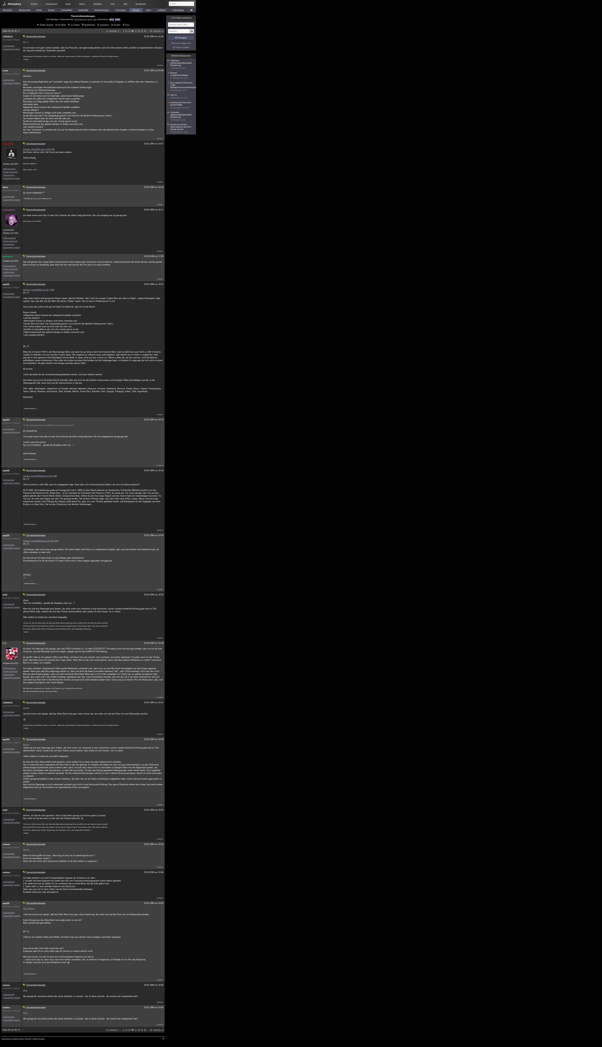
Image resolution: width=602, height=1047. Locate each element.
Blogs (68, 4)
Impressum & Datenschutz (13, 1039)
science (6, 844)
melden (160, 65)
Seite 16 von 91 (10, 31)
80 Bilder (62, 25)
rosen (5, 70)
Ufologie (136, 10)
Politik (39, 10)
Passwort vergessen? (181, 43)
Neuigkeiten (141, 4)
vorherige (112, 31)
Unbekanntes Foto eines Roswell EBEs (180, 105)
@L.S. (26, 42)
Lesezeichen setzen (11, 49)
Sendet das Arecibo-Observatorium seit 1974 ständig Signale (180, 128)
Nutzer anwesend (181, 18)
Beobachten (89, 25)
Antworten (104, 25)
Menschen (7, 10)
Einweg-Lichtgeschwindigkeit (179, 75)
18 (139, 31)
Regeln (28, 1039)
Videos (82, 4)
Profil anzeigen (9, 169)
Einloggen (182, 38)
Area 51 (179, 96)
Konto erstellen (182, 47)
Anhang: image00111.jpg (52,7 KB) (38, 290)
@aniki (26, 708)
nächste (157, 31)
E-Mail (117, 19)
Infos (127, 25)
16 (132, 31)
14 (126, 31)
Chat (112, 4)
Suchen (117, 25)
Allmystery (14, 4)
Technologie (120, 10)
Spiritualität (83, 10)
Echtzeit (34, 4)
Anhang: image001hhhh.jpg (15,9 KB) (40, 476)
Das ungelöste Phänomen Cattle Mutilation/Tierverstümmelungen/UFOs (183, 86)
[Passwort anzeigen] (191, 33)
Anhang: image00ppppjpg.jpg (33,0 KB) (40, 541)
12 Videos (75, 25)
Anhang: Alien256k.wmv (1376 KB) (39, 149)
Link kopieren (9, 46)
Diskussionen (51, 4)
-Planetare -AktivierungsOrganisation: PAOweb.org (181, 64)
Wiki (125, 4)
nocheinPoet (9, 210)
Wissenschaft (24, 10)
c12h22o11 (8, 36)
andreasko (8, 256)
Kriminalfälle (66, 10)
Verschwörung (80, 19)
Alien (89, 19)
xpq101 (6, 284)
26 (142, 31)
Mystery (51, 10)
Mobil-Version (39, 1039)
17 (136, 31)
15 (129, 31)
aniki (5, 595)
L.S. (5, 643)
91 (151, 31)
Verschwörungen (102, 10)
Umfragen (161, 10)
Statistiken (97, 4)
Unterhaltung (178, 10)
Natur (148, 10)
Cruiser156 (8, 144)
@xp (25, 990)
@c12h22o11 (29, 909)
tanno (5, 187)
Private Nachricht (10, 172)
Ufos (95, 19)
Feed (112, 19)
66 (145, 31)
